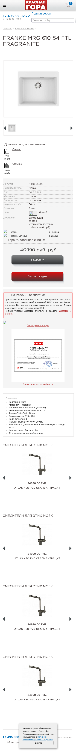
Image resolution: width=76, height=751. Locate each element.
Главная (7, 28)
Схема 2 (17, 163)
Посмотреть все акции (38, 325)
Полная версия (41, 13)
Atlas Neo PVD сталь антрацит (37, 488)
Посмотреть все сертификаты (38, 384)
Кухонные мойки (24, 28)
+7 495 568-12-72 (16, 16)
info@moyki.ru (14, 742)
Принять (38, 743)
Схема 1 (16, 149)
